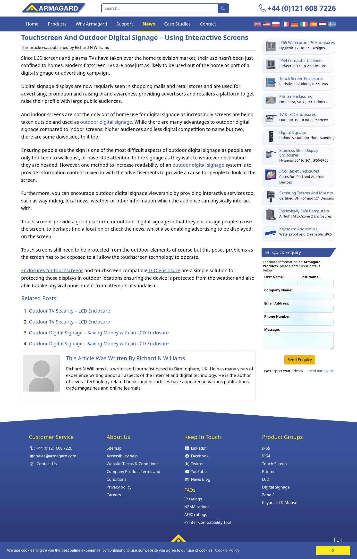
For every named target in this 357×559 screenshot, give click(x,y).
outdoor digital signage (106, 122)
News (149, 24)
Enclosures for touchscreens (52, 270)
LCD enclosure (163, 270)
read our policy (320, 370)
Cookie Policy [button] (227, 550)
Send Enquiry (300, 359)
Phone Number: (277, 316)
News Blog (200, 479)
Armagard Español (312, 24)
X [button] (333, 550)
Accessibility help (122, 456)
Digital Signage (276, 487)
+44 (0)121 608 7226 (301, 8)
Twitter (197, 463)
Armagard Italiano (303, 24)
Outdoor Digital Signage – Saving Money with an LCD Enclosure (99, 332)
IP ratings (193, 499)
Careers (114, 495)
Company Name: (278, 290)
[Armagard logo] (178, 540)
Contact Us (47, 463)
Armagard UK (256, 24)
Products (57, 24)
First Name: (274, 277)
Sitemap (114, 448)
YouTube (199, 471)
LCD (265, 479)
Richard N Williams (160, 358)
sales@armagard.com (56, 456)
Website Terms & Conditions (133, 463)
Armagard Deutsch (293, 24)
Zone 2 (268, 495)
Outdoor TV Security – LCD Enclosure (69, 310)
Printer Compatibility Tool (207, 522)
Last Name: (309, 277)
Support (124, 24)
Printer (268, 471)
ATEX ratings (195, 514)
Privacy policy (119, 487)
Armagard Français (284, 24)
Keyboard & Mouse (279, 502)
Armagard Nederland (321, 24)
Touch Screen (274, 463)
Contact (208, 24)
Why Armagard (91, 24)
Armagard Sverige (331, 24)
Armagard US (266, 24)
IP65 (266, 448)
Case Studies (177, 24)
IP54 (266, 456)
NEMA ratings (197, 506)
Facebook (200, 456)
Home (32, 24)
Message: (272, 329)
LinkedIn (199, 448)
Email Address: (276, 303)
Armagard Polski (275, 24)
